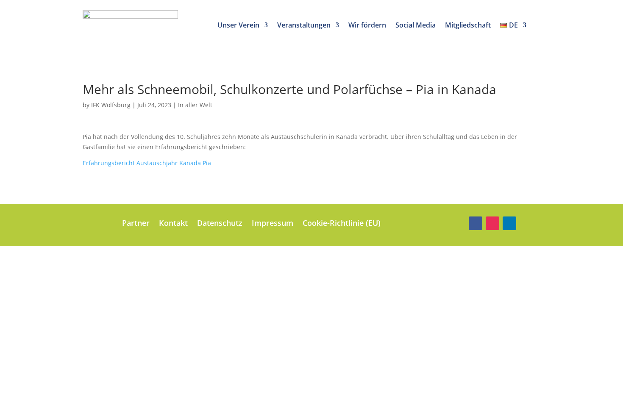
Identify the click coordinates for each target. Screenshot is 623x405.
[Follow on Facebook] (475, 223)
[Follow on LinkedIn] (509, 223)
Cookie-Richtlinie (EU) (342, 224)
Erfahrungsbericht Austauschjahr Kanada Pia (147, 163)
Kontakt (173, 224)
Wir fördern (367, 26)
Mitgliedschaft (468, 26)
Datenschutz (219, 224)
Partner (136, 224)
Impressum (272, 224)
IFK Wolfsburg (111, 105)
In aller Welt (195, 105)
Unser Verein (238, 26)
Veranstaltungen (304, 26)
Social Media (415, 26)
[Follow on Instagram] (492, 223)
